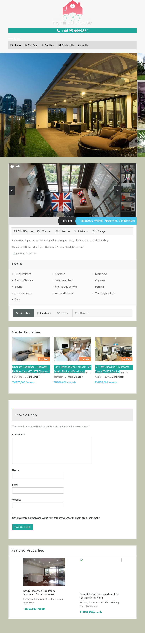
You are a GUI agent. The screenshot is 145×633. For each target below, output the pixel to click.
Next (117, 190)
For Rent (49, 45)
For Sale (32, 45)
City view (100, 280)
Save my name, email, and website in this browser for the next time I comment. (56, 518)
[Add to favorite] (12, 168)
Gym (17, 299)
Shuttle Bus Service (66, 286)
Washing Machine (105, 293)
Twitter (65, 313)
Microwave (101, 274)
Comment (18, 434)
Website (16, 499)
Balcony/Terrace (24, 280)
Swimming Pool (64, 280)
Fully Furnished (23, 274)
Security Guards (24, 293)
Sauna (18, 286)
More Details (33, 376)
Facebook (45, 313)
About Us (83, 45)
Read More (28, 602)
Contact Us (68, 45)
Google (84, 313)
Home (17, 45)
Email (15, 485)
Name (15, 470)
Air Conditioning (64, 293)
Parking (99, 286)
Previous (12, 190)
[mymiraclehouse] (64, 195)
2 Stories (60, 274)
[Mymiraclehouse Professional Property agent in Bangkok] (72, 13)
